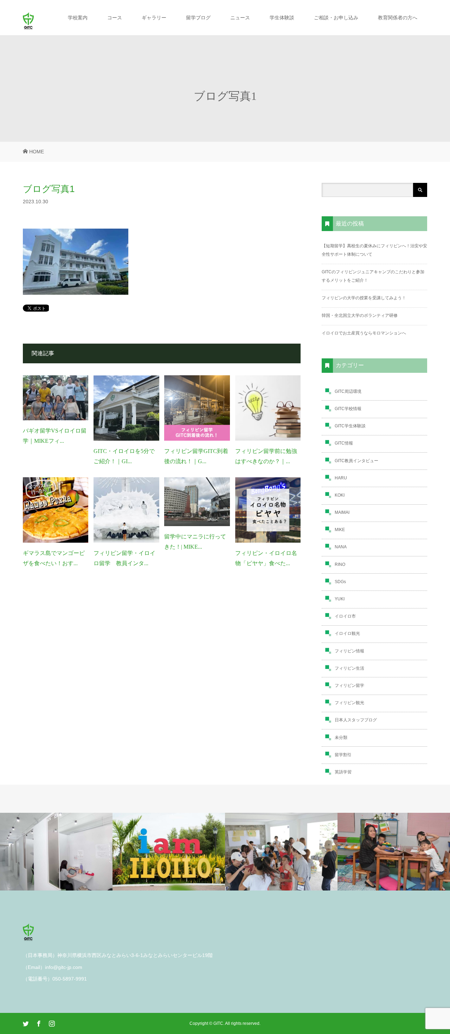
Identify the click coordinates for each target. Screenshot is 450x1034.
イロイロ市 (345, 616)
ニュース (240, 17)
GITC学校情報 (348, 408)
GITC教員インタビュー (356, 460)
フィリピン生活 (349, 668)
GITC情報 (344, 443)
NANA (341, 546)
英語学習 (343, 772)
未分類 (341, 737)
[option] (56, 852)
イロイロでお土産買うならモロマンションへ (364, 333)
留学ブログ (198, 17)
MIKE (340, 529)
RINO (340, 564)
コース (114, 17)
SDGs (340, 581)
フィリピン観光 (349, 702)
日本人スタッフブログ (356, 719)
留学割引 (343, 754)
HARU (341, 477)
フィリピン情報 (349, 651)
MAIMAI (342, 512)
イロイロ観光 (347, 633)
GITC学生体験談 (350, 425)
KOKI (340, 495)
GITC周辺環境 (348, 391)
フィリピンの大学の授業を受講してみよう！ (364, 297)
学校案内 (78, 17)
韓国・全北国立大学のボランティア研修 (360, 315)
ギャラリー (154, 17)
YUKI (340, 598)
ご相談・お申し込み (336, 17)
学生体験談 (282, 17)
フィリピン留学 (349, 685)
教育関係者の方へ (397, 17)
